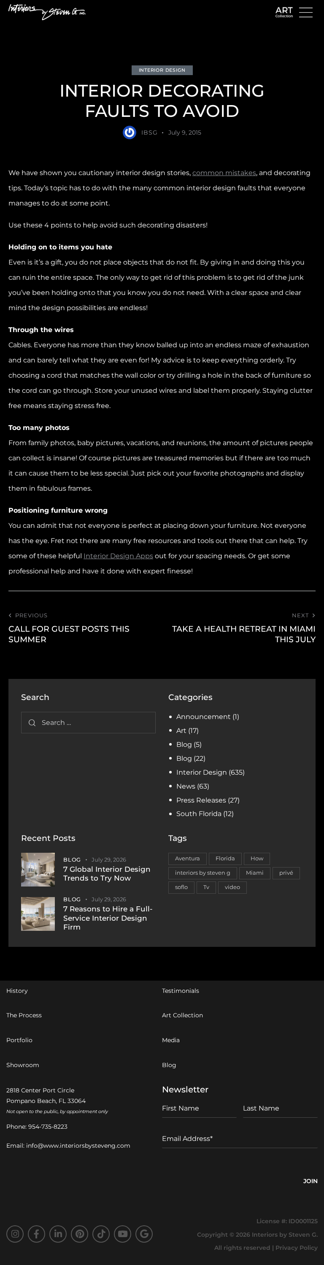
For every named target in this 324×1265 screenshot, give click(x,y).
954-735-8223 (48, 1126)
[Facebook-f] (36, 1234)
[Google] (144, 1234)
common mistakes (224, 173)
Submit (310, 1182)
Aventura (187, 858)
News (185, 786)
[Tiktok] (101, 1234)
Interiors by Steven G (284, 1234)
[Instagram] (15, 1234)
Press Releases (201, 800)
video (232, 887)
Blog (184, 745)
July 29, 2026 (109, 859)
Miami (255, 872)
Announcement (203, 717)
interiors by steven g (202, 872)
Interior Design (162, 70)
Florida (225, 858)
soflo (181, 887)
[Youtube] (122, 1234)
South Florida (198, 814)
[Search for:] (88, 723)
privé (286, 872)
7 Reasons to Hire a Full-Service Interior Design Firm (108, 918)
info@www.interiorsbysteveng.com (78, 1145)
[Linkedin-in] (58, 1234)
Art (181, 731)
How (257, 858)
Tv (206, 887)
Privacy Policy (296, 1247)
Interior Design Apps (118, 556)
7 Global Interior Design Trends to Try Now (107, 873)
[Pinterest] (79, 1234)
